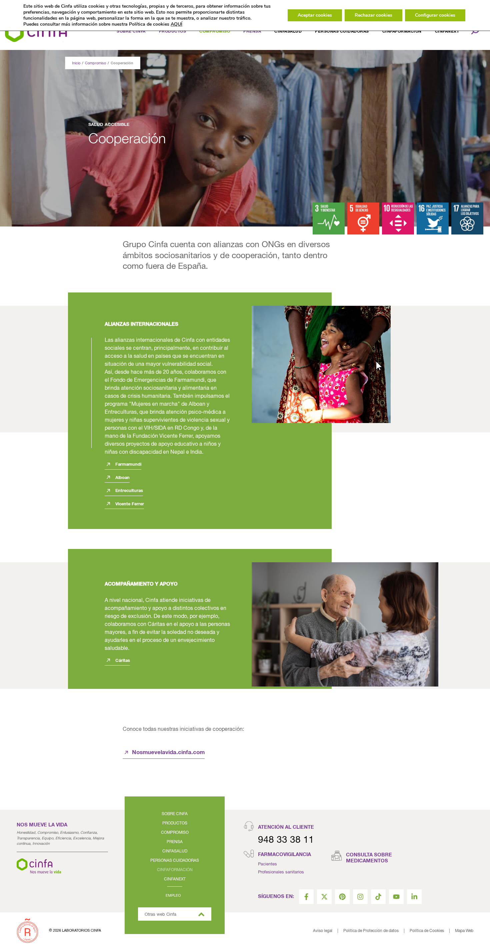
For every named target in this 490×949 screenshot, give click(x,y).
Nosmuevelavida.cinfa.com (168, 752)
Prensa (175, 842)
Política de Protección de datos (371, 931)
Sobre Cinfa (131, 32)
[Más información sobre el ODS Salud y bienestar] (329, 219)
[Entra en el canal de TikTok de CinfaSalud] (378, 896)
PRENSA (252, 32)
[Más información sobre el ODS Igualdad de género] (363, 219)
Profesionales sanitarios (281, 872)
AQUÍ (176, 24)
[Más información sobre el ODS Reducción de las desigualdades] (398, 219)
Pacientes (267, 864)
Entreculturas (128, 491)
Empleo (173, 895)
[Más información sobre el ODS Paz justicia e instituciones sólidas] (433, 219)
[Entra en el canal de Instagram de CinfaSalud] (360, 896)
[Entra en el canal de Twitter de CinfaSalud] (324, 896)
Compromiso (214, 32)
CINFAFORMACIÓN (402, 32)
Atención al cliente (286, 827)
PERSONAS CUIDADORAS (174, 861)
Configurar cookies (435, 15)
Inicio (76, 63)
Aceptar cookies (315, 15)
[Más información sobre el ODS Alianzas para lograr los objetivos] (467, 219)
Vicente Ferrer (129, 504)
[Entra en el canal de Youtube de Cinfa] (396, 896)
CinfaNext (447, 32)
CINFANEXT (175, 879)
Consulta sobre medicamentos (369, 857)
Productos (172, 32)
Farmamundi (127, 464)
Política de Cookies (427, 931)
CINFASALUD (288, 32)
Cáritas (122, 661)
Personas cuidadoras (342, 32)
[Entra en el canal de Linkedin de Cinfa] (414, 896)
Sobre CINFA (175, 814)
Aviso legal (322, 931)
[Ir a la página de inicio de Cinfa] (36, 32)
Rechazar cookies (373, 15)
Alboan (122, 478)
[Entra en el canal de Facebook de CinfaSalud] (306, 896)
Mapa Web (464, 931)
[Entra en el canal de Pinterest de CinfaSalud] (342, 896)
